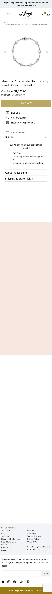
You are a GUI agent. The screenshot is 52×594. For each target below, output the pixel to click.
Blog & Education (8, 542)
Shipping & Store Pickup (19, 178)
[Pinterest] (14, 582)
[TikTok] (21, 581)
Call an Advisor (18, 118)
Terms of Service (34, 536)
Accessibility (32, 533)
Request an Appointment (23, 123)
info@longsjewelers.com (40, 546)
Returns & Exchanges (10, 539)
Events (4, 545)
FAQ (3, 533)
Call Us (9, 215)
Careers (4, 547)
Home (5, 22)
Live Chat (15, 113)
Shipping (5, 536)
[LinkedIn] (28, 582)
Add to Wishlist (18, 133)
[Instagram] (8, 582)
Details (9, 137)
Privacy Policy (33, 539)
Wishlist (30, 531)
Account (30, 528)
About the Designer (16, 172)
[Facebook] (3, 582)
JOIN (45, 573)
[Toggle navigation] (3, 14)
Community (6, 550)
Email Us (26, 215)
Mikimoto (5, 95)
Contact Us (32, 542)
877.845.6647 (35, 549)
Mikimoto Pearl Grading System (28, 163)
